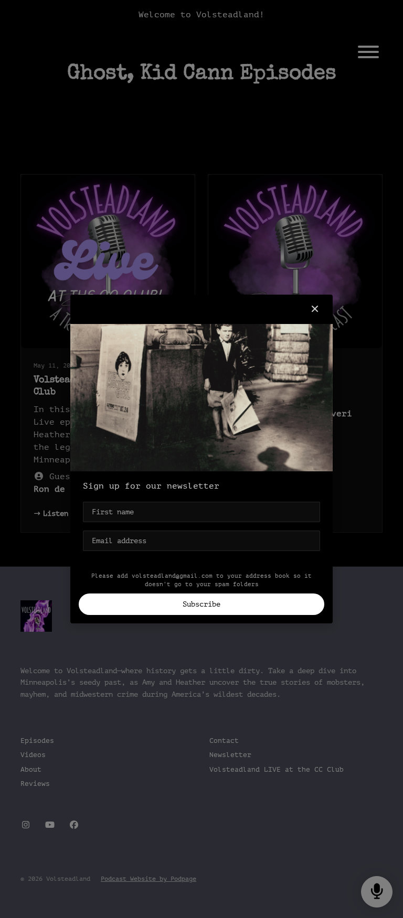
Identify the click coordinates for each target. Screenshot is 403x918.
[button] (315, 309)
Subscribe (201, 604)
